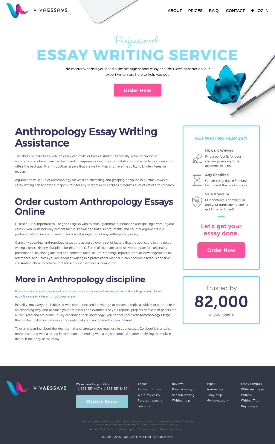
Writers (246, 395)
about (175, 10)
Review (177, 384)
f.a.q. (214, 10)
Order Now (138, 90)
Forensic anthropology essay (81, 291)
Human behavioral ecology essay (127, 291)
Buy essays (249, 406)
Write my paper (252, 389)
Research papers (150, 400)
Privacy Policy (147, 429)
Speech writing (183, 395)
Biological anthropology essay (37, 291)
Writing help (181, 400)
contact (235, 10)
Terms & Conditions (101, 429)
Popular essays (183, 389)
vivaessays (50, 10)
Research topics (150, 389)
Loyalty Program (126, 429)
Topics (142, 384)
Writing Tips (250, 400)
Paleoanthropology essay (57, 296)
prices (195, 10)
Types (210, 384)
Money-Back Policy (171, 429)
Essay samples (251, 384)
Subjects (144, 406)
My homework (217, 400)
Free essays (215, 389)
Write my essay (149, 395)
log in (261, 10)
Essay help (214, 395)
